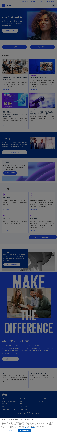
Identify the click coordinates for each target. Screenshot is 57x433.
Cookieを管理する (12, 430)
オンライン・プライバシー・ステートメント (28, 427)
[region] (28, 425)
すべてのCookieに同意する (24, 430)
